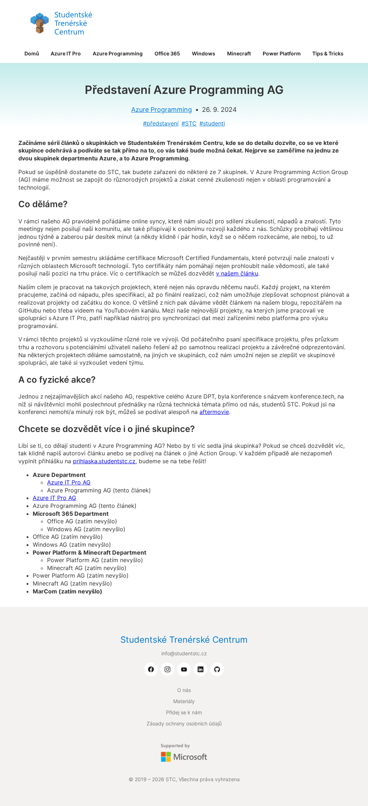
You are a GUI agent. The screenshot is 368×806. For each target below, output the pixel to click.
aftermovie (214, 411)
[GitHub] (217, 669)
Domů (31, 53)
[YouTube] (184, 669)
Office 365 (167, 53)
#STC (189, 123)
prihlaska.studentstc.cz (104, 461)
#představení (161, 123)
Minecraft (239, 53)
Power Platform (282, 53)
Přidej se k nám (184, 712)
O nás (184, 690)
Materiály (184, 701)
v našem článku (237, 273)
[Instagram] (167, 669)
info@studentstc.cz (184, 653)
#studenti (212, 123)
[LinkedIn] (200, 669)
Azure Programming (118, 53)
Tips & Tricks (328, 53)
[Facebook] (151, 669)
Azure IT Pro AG (69, 482)
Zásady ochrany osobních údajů (184, 723)
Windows (203, 53)
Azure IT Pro (66, 53)
